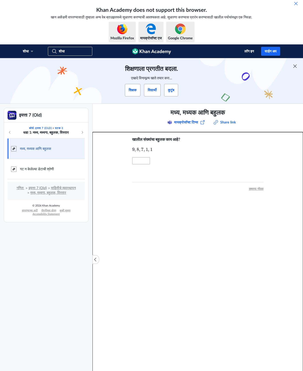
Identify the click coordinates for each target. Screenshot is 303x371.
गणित (20, 188)
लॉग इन (249, 51)
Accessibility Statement (46, 214)
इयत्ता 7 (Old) (38, 188)
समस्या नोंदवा (256, 188)
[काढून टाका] (295, 3)
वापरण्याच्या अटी (30, 210)
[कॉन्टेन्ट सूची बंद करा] (95, 259)
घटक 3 (59, 128)
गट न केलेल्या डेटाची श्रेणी (37, 169)
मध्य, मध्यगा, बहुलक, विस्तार (48, 192)
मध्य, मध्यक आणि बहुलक (35, 149)
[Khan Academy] (151, 51)
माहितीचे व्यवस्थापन (63, 188)
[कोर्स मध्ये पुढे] (82, 132)
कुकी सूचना (65, 210)
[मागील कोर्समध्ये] (9, 132)
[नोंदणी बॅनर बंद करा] (295, 66)
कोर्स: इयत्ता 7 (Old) (40, 128)
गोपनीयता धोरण (48, 210)
